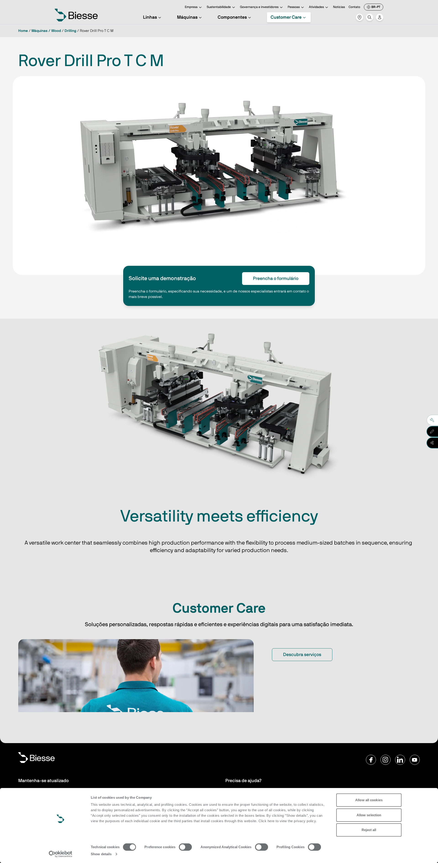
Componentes (232, 17)
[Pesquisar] (369, 17)
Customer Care (286, 17)
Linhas (150, 17)
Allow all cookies (369, 800)
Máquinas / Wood (46, 31)
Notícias (339, 7)
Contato (354, 7)
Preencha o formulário (275, 278)
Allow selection (369, 815)
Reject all (369, 830)
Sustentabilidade (219, 7)
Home (23, 31)
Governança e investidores (259, 7)
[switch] (185, 847)
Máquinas (187, 17)
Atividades (316, 7)
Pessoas (294, 7)
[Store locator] (359, 17)
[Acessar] (379, 17)
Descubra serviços (302, 654)
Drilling (70, 31)
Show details (101, 854)
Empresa (191, 7)
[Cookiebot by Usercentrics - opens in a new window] (61, 854)
